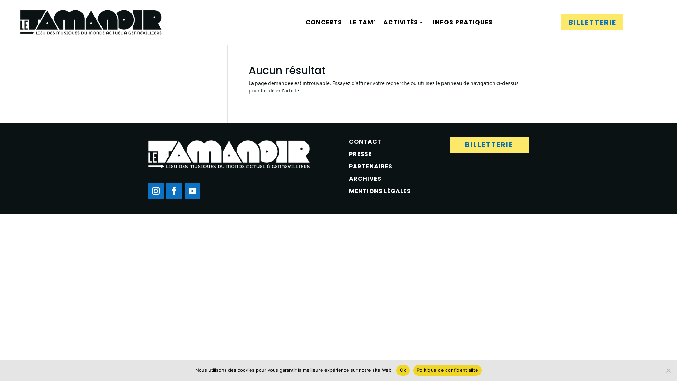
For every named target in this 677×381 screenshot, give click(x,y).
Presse (360, 154)
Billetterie (592, 22)
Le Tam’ (363, 22)
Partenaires (370, 166)
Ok (403, 370)
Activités (400, 22)
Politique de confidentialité (447, 370)
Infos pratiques (463, 22)
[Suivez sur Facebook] (174, 191)
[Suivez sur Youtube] (192, 191)
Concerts (324, 22)
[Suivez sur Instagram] (156, 191)
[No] (668, 370)
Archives (365, 179)
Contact (365, 142)
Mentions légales (380, 191)
